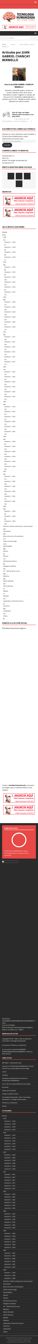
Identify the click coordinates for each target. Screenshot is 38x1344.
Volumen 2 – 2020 (9, 307)
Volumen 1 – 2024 (9, 441)
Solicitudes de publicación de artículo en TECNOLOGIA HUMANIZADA (15, 1079)
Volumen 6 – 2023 (9, 431)
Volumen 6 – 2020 (9, 327)
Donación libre (7, 156)
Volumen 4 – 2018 (9, 257)
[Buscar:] (19, 38)
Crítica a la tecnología (10, 541)
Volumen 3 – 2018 (9, 252)
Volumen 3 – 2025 (9, 486)
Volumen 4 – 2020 (9, 317)
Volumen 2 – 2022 (9, 377)
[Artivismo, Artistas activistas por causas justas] (6, 115)
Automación (7, 531)
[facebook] (13, 7)
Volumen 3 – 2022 (9, 382)
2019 (4, 262)
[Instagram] (25, 7)
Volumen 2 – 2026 (9, 516)
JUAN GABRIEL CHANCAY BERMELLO (15, 121)
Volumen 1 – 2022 (9, 372)
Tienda (4, 1106)
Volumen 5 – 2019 (9, 287)
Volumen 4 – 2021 (9, 352)
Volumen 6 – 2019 (9, 292)
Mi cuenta (5, 1087)
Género (5, 551)
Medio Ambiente (8, 581)
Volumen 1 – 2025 (9, 476)
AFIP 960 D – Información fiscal (11, 1063)
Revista (4, 232)
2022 (4, 367)
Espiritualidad (7, 546)
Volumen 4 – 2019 (9, 282)
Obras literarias (8, 586)
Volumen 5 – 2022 (9, 392)
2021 (4, 332)
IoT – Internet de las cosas (11, 571)
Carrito (4, 1072)
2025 (4, 471)
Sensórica (6, 606)
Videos (5, 616)
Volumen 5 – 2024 (9, 461)
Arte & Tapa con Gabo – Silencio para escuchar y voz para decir (23, 114)
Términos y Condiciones (18, 1045)
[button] (35, 2)
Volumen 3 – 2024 (9, 451)
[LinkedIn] (21, 7)
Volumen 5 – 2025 (9, 496)
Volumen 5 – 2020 (9, 322)
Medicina (6, 576)
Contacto (5, 1075)
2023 (4, 402)
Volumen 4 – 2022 (9, 387)
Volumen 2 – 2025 (9, 481)
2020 (4, 297)
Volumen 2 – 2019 (9, 272)
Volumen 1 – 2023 (9, 407)
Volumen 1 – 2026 (9, 511)
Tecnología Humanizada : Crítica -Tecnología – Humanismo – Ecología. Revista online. (16, 1098)
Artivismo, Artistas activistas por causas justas (18, 526)
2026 (4, 506)
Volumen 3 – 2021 (9, 347)
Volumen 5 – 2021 (9, 357)
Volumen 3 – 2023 (9, 416)
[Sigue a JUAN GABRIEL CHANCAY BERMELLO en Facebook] (17, 105)
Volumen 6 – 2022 (9, 396)
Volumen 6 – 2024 (9, 466)
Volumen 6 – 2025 (9, 501)
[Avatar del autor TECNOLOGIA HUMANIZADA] (19, 845)
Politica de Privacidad (9, 1091)
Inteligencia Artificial (9, 566)
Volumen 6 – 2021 (9, 362)
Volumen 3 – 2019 (9, 277)
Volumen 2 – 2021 (9, 342)
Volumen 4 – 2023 (9, 421)
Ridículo (5, 591)
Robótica (6, 596)
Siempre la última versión (10, 1094)
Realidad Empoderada (17, 785)
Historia (5, 556)
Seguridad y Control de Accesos (13, 601)
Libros (4, 158)
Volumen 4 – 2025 (9, 491)
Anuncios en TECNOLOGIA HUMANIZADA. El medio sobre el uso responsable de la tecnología (18, 1067)
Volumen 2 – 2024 (9, 446)
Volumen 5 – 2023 (9, 426)
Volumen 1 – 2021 (9, 337)
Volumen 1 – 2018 (9, 242)
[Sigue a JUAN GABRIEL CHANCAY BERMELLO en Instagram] (20, 105)
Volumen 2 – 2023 (9, 411)
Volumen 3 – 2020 (9, 312)
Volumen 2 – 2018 (9, 247)
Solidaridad (7, 611)
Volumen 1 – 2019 (9, 267)
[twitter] (17, 7)
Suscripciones (6, 163)
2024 (4, 436)
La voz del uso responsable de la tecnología (16, 1084)
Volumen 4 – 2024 (9, 456)
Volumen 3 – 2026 (9, 521)
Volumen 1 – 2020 (9, 302)
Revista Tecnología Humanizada (13, 160)
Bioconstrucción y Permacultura (13, 536)
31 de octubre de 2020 (21, 119)
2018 (4, 237)
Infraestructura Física (10, 561)
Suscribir (7, 145)
